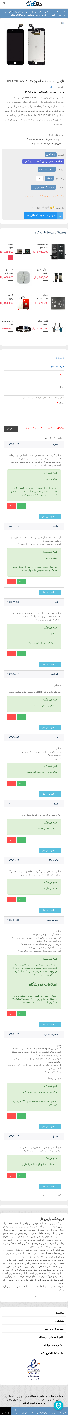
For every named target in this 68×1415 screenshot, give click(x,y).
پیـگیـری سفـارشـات (53, 1345)
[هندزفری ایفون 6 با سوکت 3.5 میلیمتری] (23, 277)
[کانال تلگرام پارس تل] (28, 1296)
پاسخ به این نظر (48, 516)
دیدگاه (60, 403)
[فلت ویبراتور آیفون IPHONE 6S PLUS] (58, 328)
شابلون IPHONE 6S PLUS (42, 298)
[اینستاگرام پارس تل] (22, 1296)
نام (62, 374)
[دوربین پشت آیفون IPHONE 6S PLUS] (23, 328)
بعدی (45, 438)
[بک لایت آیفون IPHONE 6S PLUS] (23, 303)
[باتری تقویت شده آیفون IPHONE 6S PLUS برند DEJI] (58, 251)
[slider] (48, 207)
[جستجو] (63, 4)
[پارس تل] (34, 4)
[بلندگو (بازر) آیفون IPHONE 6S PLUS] (58, 277)
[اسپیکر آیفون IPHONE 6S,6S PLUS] (23, 251)
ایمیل (61, 387)
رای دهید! (59, 208)
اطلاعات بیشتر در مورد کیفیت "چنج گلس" (43, 161)
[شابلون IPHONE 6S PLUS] (58, 303)
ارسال (9, 429)
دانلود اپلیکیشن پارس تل (51, 1337)
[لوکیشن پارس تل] (34, 1296)
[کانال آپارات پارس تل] (41, 1296)
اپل (51, 87)
